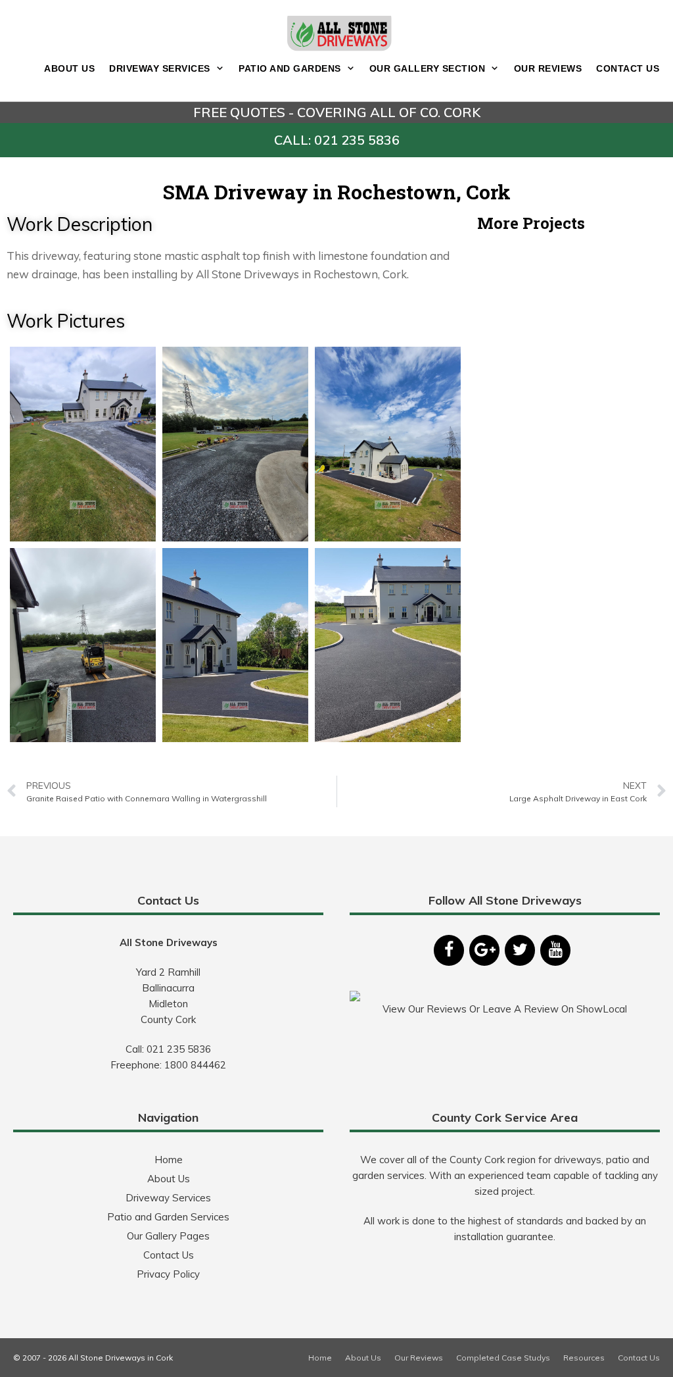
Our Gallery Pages (168, 1236)
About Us (69, 68)
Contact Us (627, 68)
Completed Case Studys (503, 1358)
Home (168, 1159)
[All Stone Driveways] (340, 32)
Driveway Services (159, 68)
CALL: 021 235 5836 (337, 140)
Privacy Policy (168, 1274)
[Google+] (484, 950)
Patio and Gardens (290, 68)
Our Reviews (548, 68)
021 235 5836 (179, 1049)
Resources (584, 1358)
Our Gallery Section (427, 68)
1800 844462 (195, 1065)
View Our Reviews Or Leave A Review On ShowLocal (505, 1009)
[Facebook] (449, 950)
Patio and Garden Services (168, 1217)
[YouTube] (555, 950)
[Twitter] (520, 950)
